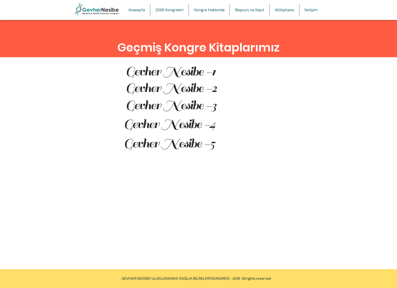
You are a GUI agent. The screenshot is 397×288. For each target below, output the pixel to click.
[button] (169, 10)
